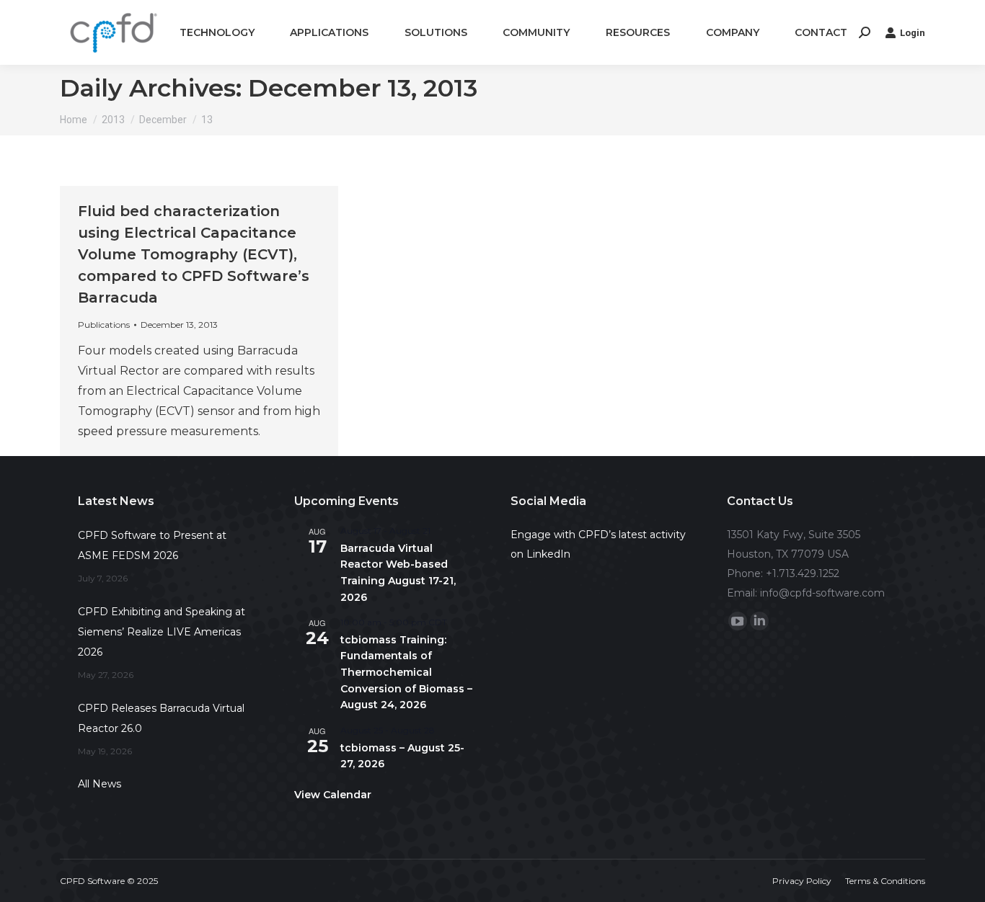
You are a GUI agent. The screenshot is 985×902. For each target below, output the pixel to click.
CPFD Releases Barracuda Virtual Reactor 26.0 (161, 718)
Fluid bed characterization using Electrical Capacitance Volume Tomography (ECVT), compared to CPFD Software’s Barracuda (193, 254)
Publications (104, 324)
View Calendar (332, 794)
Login (912, 32)
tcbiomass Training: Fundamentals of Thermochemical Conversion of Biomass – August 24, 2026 (406, 672)
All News (99, 783)
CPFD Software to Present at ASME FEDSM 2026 (152, 545)
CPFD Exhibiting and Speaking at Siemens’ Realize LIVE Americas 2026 (161, 631)
